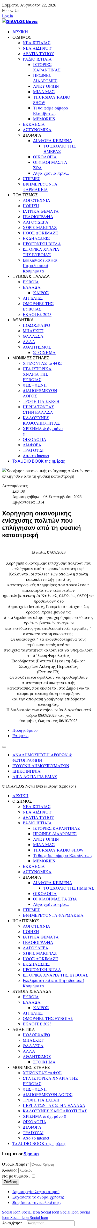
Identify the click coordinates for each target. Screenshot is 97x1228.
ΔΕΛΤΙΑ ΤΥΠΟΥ (38, 53)
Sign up (31, 1154)
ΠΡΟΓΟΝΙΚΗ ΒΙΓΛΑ (42, 243)
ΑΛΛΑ (29, 341)
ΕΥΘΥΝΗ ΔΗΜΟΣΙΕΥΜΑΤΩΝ (40, 765)
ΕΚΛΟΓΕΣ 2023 (37, 314)
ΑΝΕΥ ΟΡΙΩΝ (46, 86)
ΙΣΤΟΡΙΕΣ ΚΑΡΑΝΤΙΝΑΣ (47, 67)
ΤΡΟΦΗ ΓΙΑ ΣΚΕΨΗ (41, 401)
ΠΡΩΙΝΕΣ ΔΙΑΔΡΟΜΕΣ (45, 77)
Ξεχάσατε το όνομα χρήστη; (38, 1197)
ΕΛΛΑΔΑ (32, 287)
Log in (7, 15)
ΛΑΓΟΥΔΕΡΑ (35, 222)
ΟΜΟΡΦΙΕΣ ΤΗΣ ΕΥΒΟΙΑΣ (38, 306)
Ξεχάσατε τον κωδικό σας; (36, 1202)
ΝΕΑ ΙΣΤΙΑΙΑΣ (36, 42)
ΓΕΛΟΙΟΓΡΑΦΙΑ (38, 216)
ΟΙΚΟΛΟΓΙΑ (45, 156)
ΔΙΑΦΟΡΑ (32, 444)
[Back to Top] (4, 747)
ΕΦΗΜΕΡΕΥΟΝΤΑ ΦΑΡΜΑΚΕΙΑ (40, 186)
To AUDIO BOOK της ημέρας (38, 461)
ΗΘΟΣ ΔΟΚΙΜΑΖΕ (40, 232)
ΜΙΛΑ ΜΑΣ (44, 91)
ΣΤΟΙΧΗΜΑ (44, 352)
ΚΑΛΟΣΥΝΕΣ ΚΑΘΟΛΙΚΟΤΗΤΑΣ (41, 420)
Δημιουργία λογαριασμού (35, 1191)
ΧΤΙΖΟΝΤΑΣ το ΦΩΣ (42, 363)
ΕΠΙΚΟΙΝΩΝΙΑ (26, 771)
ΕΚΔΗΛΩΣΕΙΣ (36, 238)
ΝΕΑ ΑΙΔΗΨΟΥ (37, 48)
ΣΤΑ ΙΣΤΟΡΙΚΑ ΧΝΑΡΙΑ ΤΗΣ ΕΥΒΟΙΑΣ (37, 374)
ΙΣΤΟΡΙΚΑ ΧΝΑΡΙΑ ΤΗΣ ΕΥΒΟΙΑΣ (41, 251)
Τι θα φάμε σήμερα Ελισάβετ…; (50, 110)
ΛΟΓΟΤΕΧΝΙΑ (36, 200)
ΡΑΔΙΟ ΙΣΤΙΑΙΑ (37, 59)
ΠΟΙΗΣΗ (31, 205)
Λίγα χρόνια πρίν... (51, 173)
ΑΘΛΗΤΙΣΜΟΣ (37, 347)
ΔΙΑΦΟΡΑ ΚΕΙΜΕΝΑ (52, 140)
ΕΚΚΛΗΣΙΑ (34, 124)
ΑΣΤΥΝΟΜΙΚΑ (37, 129)
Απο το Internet (36, 455)
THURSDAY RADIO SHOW (58, 850)
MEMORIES (44, 118)
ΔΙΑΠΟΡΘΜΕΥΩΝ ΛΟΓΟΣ (47, 1094)
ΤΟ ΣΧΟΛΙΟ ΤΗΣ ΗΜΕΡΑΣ (59, 148)
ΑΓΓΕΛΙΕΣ (33, 298)
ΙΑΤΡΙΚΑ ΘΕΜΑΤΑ (41, 211)
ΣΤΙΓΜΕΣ (31, 178)
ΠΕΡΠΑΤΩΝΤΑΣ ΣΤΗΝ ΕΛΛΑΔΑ (38, 409)
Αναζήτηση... (14, 1222)
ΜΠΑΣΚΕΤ (33, 330)
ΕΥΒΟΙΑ (31, 281)
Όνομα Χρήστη (15, 1164)
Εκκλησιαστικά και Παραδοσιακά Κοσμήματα (40, 265)
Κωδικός (10, 1170)
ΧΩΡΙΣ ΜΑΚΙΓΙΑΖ (40, 227)
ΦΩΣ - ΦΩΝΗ (35, 385)
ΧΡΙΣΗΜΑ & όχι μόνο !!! (45, 1116)
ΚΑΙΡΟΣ (41, 292)
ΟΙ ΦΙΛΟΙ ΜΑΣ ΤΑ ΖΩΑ (55, 898)
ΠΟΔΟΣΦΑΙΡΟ (36, 325)
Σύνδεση (10, 1182)
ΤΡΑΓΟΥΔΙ (33, 450)
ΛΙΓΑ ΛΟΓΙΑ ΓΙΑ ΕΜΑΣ (34, 776)
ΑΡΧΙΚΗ (20, 32)
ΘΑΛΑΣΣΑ (33, 336)
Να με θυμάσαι (16, 1176)
